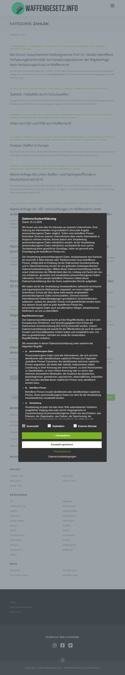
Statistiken (58, 426)
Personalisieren (62, 451)
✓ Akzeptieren (62, 435)
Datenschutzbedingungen (62, 456)
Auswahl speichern (62, 444)
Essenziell (32, 426)
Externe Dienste (87, 426)
